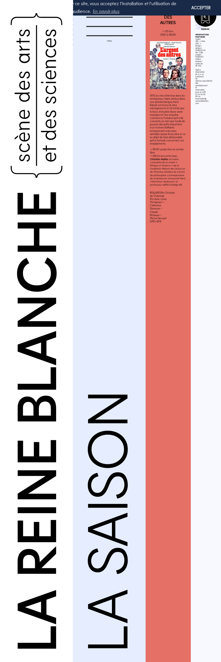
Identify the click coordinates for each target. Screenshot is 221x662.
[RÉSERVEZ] (205, 16)
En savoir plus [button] (106, 11)
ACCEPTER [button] (201, 7)
